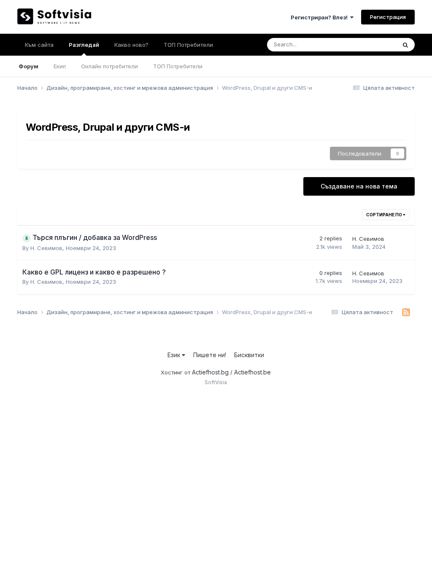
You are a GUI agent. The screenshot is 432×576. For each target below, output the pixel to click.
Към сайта (39, 44)
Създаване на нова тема (359, 186)
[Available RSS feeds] (406, 312)
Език (174, 354)
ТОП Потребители (177, 66)
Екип (60, 66)
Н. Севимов (46, 248)
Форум (28, 66)
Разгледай (84, 44)
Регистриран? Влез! (320, 17)
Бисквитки (249, 354)
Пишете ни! (209, 354)
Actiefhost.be (252, 372)
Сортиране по (384, 214)
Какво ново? (131, 44)
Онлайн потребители (109, 66)
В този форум (368, 44)
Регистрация (388, 16)
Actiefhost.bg (210, 372)
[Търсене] (405, 44)
